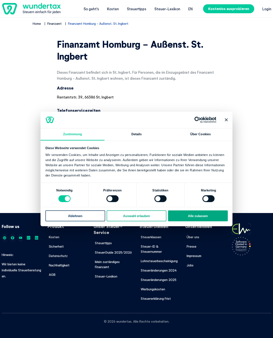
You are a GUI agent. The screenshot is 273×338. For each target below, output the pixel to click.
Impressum (194, 256)
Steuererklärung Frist (156, 298)
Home (37, 23)
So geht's (91, 9)
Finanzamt (54, 23)
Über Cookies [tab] (200, 134)
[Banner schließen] (226, 119)
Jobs (190, 265)
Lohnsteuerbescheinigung (159, 261)
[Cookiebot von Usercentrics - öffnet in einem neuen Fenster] (197, 120)
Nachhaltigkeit (59, 265)
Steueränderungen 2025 (158, 280)
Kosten (113, 9)
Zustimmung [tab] (72, 134)
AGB (52, 274)
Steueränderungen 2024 (159, 270)
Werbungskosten (153, 289)
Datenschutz (58, 256)
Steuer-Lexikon (167, 9)
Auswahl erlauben (136, 215)
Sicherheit (56, 246)
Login (266, 9)
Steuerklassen (151, 237)
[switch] (112, 198)
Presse (191, 246)
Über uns (193, 237)
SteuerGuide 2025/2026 (113, 252)
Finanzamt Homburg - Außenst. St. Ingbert (98, 23)
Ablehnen (75, 215)
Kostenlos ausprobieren (228, 8)
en (190, 9)
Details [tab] (136, 134)
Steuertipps (136, 9)
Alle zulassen (198, 215)
